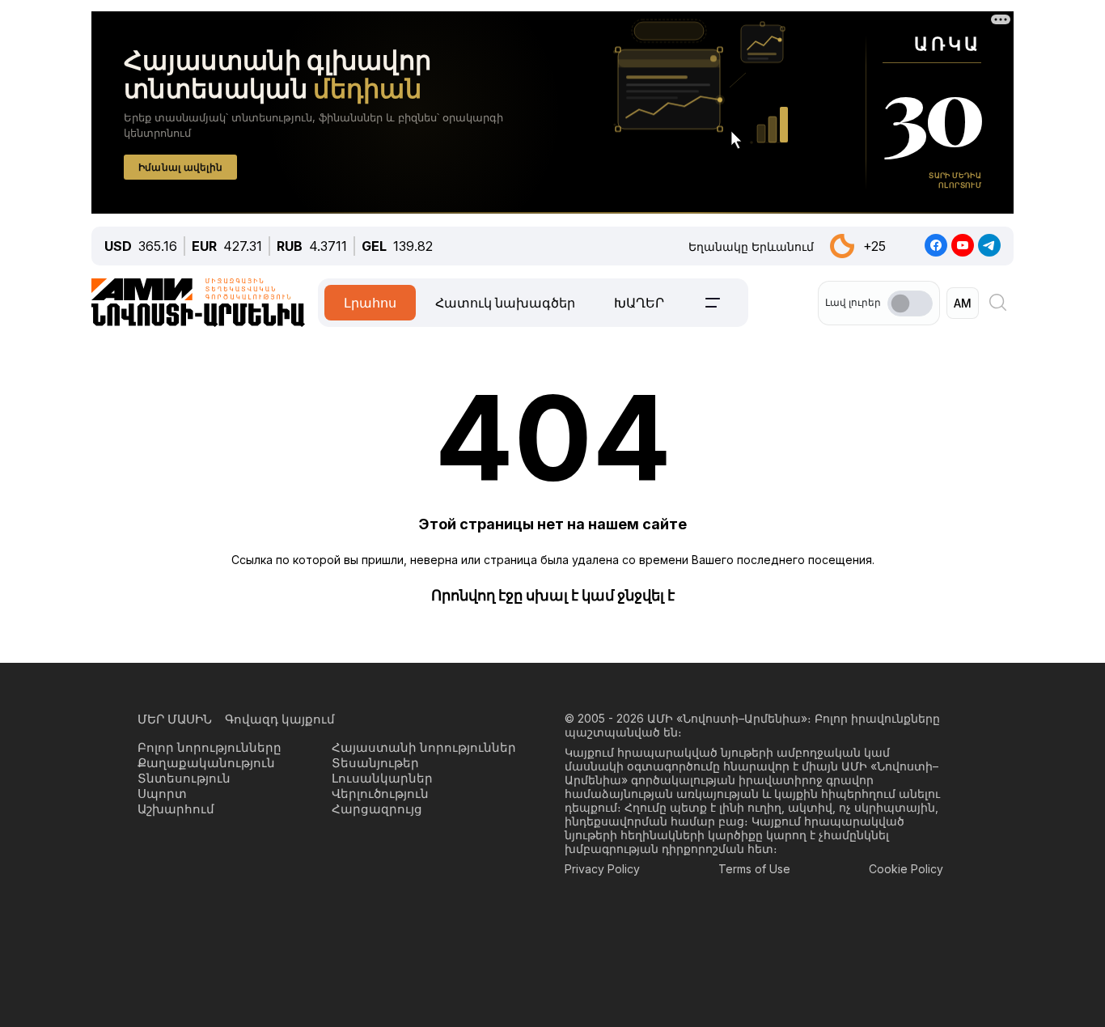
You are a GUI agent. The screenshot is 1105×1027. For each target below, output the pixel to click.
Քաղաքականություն (206, 762)
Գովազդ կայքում (280, 719)
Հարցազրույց (377, 809)
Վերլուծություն (380, 793)
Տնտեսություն (184, 778)
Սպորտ (162, 793)
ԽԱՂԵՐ (639, 303)
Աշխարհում (176, 809)
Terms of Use (754, 869)
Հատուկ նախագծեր (505, 303)
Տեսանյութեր (375, 762)
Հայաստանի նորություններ (424, 747)
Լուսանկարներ (382, 778)
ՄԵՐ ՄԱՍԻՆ (175, 719)
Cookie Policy (906, 869)
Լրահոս (370, 303)
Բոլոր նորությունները (210, 747)
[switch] (910, 303)
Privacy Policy (602, 869)
